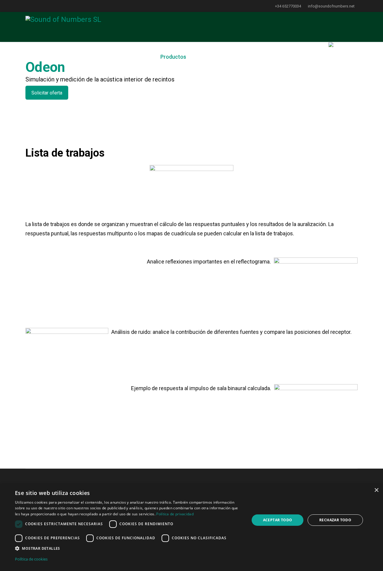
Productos (173, 57)
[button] (129, 548)
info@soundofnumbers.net (331, 6)
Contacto (309, 57)
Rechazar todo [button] (335, 519)
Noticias (211, 57)
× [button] (376, 490)
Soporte (239, 57)
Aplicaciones (130, 57)
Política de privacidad (175, 514)
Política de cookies (31, 559)
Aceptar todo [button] (277, 519)
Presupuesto (273, 57)
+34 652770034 (288, 6)
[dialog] (191, 527)
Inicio (99, 57)
